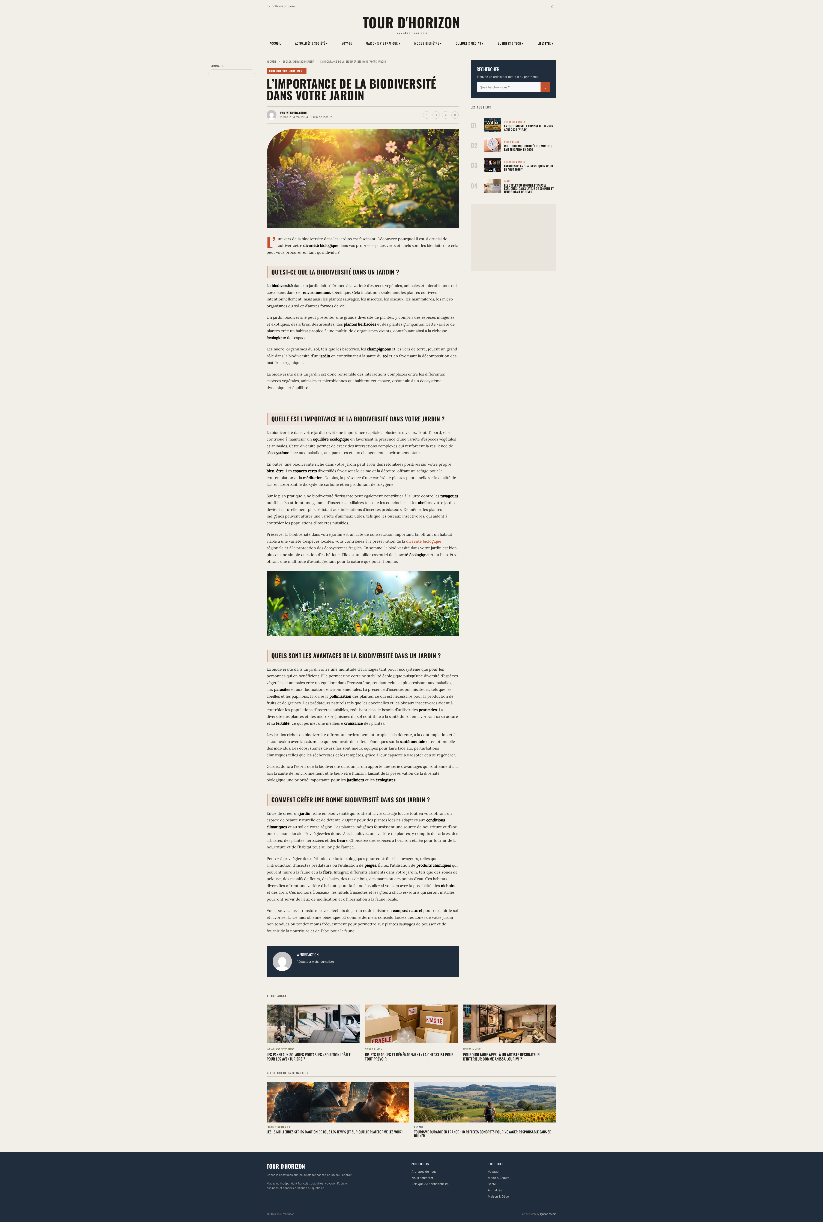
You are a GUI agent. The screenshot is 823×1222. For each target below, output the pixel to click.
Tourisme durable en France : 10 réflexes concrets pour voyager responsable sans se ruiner (482, 1134)
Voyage (347, 43)
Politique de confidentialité (430, 1184)
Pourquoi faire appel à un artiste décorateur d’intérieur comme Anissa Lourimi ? (501, 1057)
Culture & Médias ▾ (470, 43)
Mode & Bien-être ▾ (428, 43)
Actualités (495, 1190)
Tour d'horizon (412, 22)
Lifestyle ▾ (545, 43)
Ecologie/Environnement (298, 61)
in (445, 115)
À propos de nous (424, 1171)
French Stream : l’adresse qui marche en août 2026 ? (528, 167)
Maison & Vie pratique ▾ (383, 43)
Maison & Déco (498, 1196)
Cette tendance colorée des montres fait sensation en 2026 (528, 147)
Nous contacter (422, 1178)
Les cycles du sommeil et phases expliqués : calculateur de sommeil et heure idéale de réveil (529, 188)
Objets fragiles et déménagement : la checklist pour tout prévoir (409, 1057)
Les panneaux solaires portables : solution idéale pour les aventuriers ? (309, 1057)
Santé (492, 1184)
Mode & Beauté (498, 1178)
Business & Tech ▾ (511, 43)
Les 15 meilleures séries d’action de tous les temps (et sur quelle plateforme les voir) (334, 1131)
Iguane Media (548, 1214)
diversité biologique (423, 541)
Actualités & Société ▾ (311, 43)
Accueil (275, 43)
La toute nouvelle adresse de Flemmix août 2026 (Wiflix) (528, 127)
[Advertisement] (513, 237)
